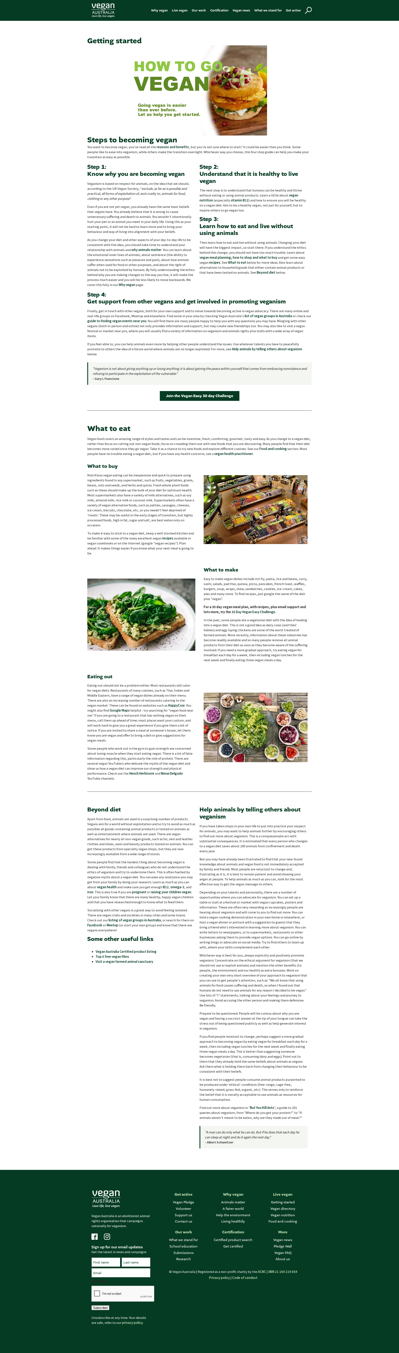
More (282, 1232)
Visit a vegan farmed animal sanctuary (124, 961)
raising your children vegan (171, 892)
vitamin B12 (240, 200)
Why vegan (159, 10)
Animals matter (233, 1202)
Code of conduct (244, 1277)
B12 (166, 887)
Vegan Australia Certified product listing (126, 951)
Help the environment (233, 1215)
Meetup (112, 925)
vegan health (107, 887)
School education (183, 1246)
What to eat (237, 262)
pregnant (139, 892)
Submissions (184, 1253)
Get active (293, 10)
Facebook (94, 925)
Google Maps (120, 710)
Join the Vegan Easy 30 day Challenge (199, 396)
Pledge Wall (283, 1246)
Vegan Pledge (183, 1202)
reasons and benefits (173, 147)
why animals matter (146, 249)
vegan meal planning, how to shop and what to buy (238, 257)
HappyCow (176, 705)
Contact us (183, 1221)
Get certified (233, 1246)
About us (283, 1259)
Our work (199, 10)
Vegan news (241, 10)
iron (90, 892)
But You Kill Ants (262, 1107)
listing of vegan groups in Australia (134, 920)
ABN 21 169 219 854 (282, 1271)
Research (183, 1259)
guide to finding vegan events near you (116, 321)
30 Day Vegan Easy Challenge (253, 612)
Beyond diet (266, 272)
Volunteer (183, 1208)
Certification (219, 10)
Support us (183, 1215)
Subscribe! (100, 1308)
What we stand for (268, 10)
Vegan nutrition (283, 1215)
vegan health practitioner (233, 453)
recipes (214, 262)
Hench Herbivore (141, 773)
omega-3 (177, 887)
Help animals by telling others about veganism (267, 349)
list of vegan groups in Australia (268, 316)
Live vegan (179, 10)
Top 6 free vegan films (112, 956)
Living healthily (233, 1221)
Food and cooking (273, 448)
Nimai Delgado (172, 773)
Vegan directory (282, 1208)
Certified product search (233, 1240)
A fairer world (233, 1208)
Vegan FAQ (282, 1253)
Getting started (283, 1202)
